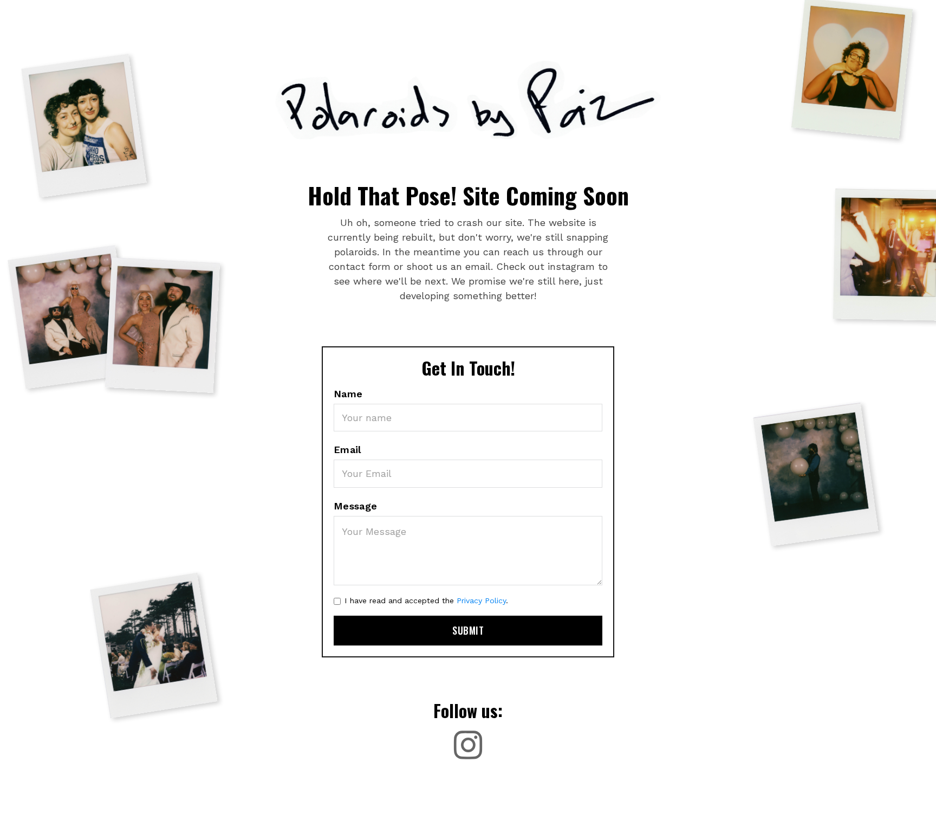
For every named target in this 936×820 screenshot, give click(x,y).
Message (356, 506)
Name (348, 393)
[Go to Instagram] (468, 745)
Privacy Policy (481, 600)
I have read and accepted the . (426, 600)
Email (347, 449)
